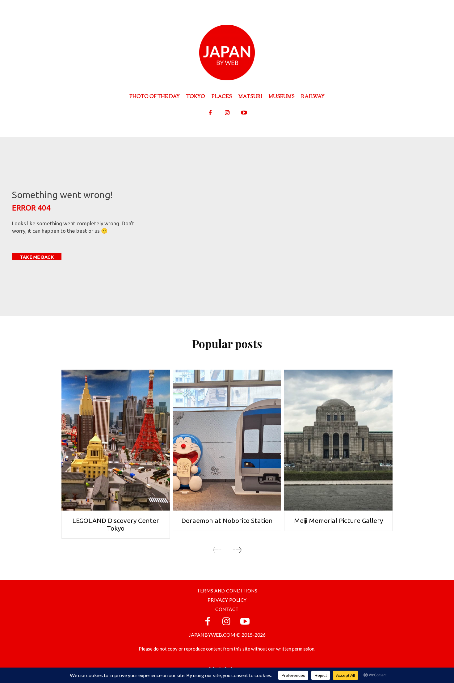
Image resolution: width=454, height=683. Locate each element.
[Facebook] (210, 113)
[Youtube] (244, 113)
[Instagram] (227, 113)
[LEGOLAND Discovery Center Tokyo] (115, 440)
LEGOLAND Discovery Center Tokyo (115, 524)
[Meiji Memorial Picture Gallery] (338, 440)
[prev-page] (217, 550)
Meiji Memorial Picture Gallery (338, 520)
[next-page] (237, 550)
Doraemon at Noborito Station (227, 520)
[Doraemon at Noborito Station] (227, 440)
